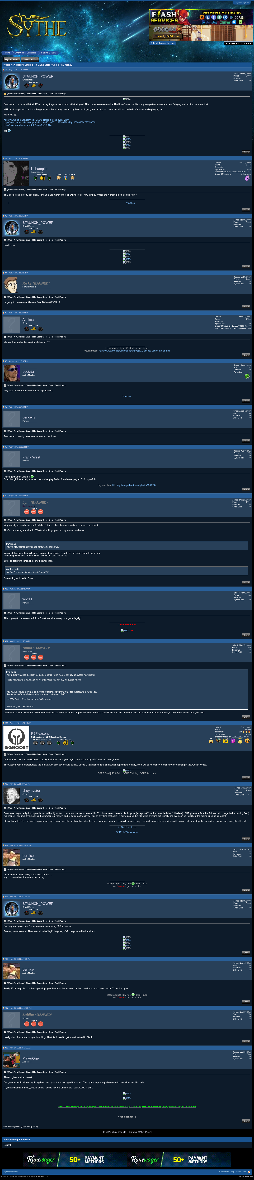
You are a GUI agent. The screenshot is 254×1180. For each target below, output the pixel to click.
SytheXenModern (11, 1172)
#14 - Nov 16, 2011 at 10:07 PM (18, 845)
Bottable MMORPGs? (140, 1132)
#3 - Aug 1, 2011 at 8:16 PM (16, 216)
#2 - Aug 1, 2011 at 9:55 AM (16, 158)
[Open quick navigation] (250, 53)
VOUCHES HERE (127, 827)
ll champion (39, 169)
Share (246, 152)
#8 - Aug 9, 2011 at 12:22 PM (17, 447)
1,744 (248, 502)
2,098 (248, 76)
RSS (249, 1172)
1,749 (248, 319)
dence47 (29, 417)
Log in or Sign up (242, 3)
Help (232, 1172)
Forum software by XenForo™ (25, 1176)
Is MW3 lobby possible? (115, 1132)
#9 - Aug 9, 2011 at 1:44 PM (16, 496)
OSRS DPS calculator (127, 832)
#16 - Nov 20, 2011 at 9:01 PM (17, 959)
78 (249, 1014)
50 (249, 413)
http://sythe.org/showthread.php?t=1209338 (134, 485)
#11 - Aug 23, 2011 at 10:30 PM (18, 641)
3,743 (248, 165)
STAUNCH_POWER (37, 76)
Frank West (31, 457)
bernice (28, 856)
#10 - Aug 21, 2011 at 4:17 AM (17, 589)
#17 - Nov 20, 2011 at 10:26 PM (18, 1008)
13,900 (248, 729)
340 (249, 647)
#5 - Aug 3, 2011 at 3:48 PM (16, 313)
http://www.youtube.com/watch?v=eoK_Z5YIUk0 (28, 125)
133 (249, 851)
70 (249, 453)
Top (244, 1172)
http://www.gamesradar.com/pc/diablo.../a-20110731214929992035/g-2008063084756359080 (49, 122)
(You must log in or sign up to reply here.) (20, 1126)
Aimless (28, 319)
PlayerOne (30, 1058)
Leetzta (28, 371)
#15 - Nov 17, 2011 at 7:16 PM (17, 897)
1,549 (248, 790)
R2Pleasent (40, 733)
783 (249, 1054)
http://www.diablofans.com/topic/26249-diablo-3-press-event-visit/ (36, 120)
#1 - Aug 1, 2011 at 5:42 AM (16, 70)
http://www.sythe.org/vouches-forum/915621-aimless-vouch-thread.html (134, 350)
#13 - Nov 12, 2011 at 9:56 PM (17, 784)
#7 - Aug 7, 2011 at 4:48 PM (16, 407)
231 (249, 367)
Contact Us (224, 1172)
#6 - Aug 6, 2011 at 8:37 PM (16, 361)
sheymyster (31, 791)
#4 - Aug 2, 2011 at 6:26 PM (16, 273)
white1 (27, 599)
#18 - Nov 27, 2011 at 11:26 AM (18, 1048)
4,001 (248, 279)
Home (238, 1172)
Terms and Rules (246, 1176)
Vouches (130, 203)
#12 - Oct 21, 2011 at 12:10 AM (18, 723)
